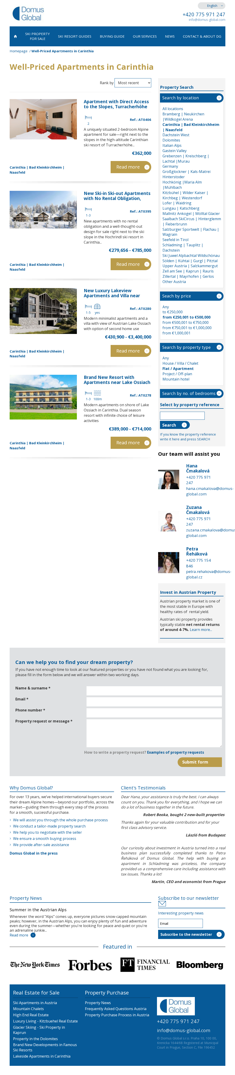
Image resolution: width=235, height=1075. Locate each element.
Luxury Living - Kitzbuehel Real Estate (45, 1021)
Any (165, 306)
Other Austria (174, 281)
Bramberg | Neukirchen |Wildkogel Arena (183, 116)
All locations (172, 108)
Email (21, 699)
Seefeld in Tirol (175, 239)
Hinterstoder (173, 176)
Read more (128, 167)
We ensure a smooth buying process (44, 838)
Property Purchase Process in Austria (117, 1014)
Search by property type (186, 347)
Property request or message (44, 721)
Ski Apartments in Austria (35, 1002)
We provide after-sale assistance (41, 844)
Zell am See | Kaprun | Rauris (188, 271)
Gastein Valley (174, 150)
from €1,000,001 (176, 333)
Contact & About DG (202, 36)
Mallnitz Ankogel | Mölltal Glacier (191, 213)
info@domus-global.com (207, 19)
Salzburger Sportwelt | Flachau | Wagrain (190, 232)
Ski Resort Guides (74, 36)
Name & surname (32, 688)
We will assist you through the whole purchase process (60, 819)
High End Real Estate (31, 1014)
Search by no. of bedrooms (188, 393)
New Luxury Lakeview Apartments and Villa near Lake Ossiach (112, 296)
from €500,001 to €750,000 (185, 322)
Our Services (145, 36)
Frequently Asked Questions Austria (115, 1008)
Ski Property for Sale (37, 36)
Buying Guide (112, 36)
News (170, 36)
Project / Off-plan (177, 373)
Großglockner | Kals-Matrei (186, 171)
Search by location (180, 97)
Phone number (30, 710)
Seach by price (176, 296)
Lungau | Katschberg (180, 208)
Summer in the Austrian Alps (38, 909)
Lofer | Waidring (176, 203)
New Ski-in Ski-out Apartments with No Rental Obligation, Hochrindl (117, 198)
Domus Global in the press (34, 853)
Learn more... (201, 629)
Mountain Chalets (28, 1008)
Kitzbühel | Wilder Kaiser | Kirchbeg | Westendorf (185, 195)
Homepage (19, 51)
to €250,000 (172, 311)
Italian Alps (172, 145)
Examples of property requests (175, 752)
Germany (170, 166)
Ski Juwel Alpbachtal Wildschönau (191, 255)
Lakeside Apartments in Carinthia (41, 1056)
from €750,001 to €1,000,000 (187, 327)
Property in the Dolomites (35, 1038)
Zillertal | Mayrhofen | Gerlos (188, 276)
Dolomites (171, 140)
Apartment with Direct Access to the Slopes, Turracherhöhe (116, 104)
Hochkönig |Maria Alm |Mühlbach (182, 185)
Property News (26, 898)
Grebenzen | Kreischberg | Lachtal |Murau (185, 158)
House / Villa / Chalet (180, 363)
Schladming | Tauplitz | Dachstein (182, 247)
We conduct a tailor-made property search (49, 826)
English (212, 5)
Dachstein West (175, 134)
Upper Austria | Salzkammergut (190, 265)
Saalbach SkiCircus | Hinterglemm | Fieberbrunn (191, 221)
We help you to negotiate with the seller (47, 832)
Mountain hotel (175, 379)
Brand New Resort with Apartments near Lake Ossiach (117, 379)
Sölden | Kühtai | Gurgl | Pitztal (190, 260)
